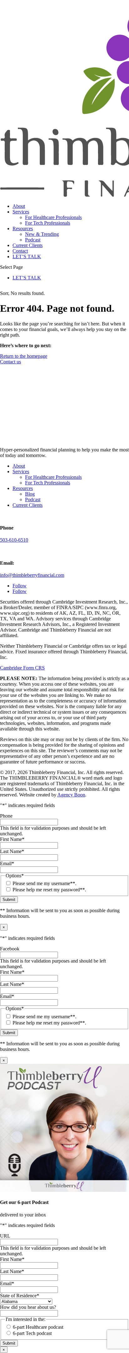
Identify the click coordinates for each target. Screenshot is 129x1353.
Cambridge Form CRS (22, 667)
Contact (20, 251)
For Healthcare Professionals (53, 217)
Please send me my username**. (44, 883)
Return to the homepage (23, 356)
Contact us (10, 361)
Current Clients (28, 245)
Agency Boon (71, 794)
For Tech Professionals (47, 223)
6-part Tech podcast (32, 1333)
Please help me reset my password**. (49, 889)
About (19, 206)
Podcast (32, 239)
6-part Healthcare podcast (38, 1327)
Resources (23, 228)
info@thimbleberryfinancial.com (32, 575)
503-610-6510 (14, 540)
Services (21, 211)
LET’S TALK (27, 256)
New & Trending (42, 234)
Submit (9, 899)
